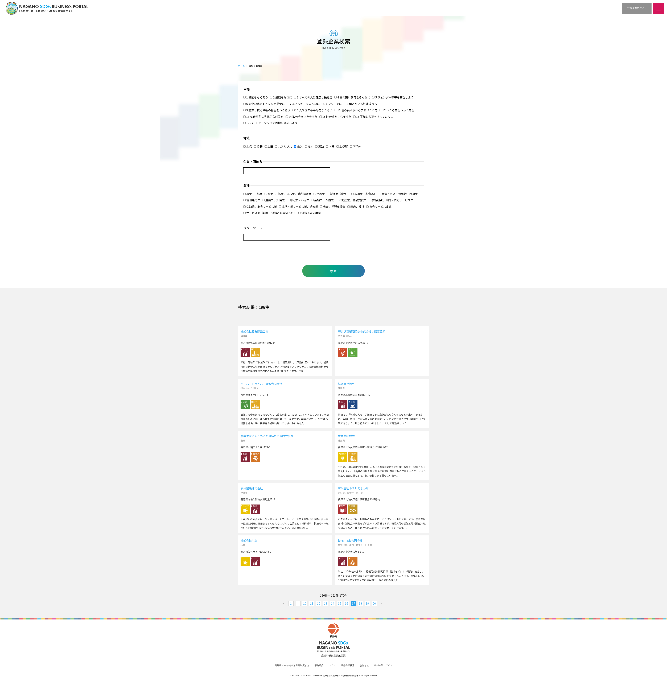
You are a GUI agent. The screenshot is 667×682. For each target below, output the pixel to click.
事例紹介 (319, 665)
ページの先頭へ (660, 675)
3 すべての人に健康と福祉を (314, 97)
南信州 (356, 146)
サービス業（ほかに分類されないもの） (271, 213)
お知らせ (364, 665)
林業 (259, 194)
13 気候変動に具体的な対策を (264, 116)
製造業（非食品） (365, 194)
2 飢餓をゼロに (282, 97)
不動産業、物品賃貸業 (352, 200)
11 (311, 603)
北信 (249, 146)
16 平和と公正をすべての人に (374, 116)
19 (367, 603)
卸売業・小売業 (299, 200)
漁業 (270, 194)
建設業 (320, 194)
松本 (310, 146)
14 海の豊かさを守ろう (302, 116)
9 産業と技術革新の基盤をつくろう (268, 110)
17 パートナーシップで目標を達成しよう (271, 123)
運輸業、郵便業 (275, 200)
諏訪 (321, 146)
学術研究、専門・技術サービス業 (392, 200)
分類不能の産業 (311, 213)
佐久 (299, 146)
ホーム (241, 66)
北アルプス (284, 146)
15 (339, 603)
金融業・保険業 (324, 200)
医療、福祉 (357, 206)
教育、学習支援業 (333, 206)
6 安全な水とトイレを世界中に (265, 104)
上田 (270, 146)
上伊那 (343, 146)
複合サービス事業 (380, 206)
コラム (332, 665)
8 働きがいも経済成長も (361, 104)
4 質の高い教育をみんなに (353, 97)
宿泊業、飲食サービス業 (261, 206)
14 (332, 603)
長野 (259, 146)
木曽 (331, 146)
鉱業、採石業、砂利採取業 (294, 194)
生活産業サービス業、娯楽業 (299, 206)
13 (325, 603)
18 (360, 603)
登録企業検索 (348, 665)
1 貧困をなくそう (257, 97)
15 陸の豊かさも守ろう (336, 116)
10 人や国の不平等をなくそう (313, 110)
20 (374, 603)
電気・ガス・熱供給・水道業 (399, 194)
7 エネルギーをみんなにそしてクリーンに (315, 104)
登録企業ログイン (383, 665)
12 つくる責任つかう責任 (398, 110)
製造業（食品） (339, 194)
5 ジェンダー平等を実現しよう (394, 97)
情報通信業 (253, 200)
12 (318, 603)
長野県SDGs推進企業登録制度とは (292, 665)
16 (346, 603)
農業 (249, 194)
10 (304, 603)
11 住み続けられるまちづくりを (357, 110)
